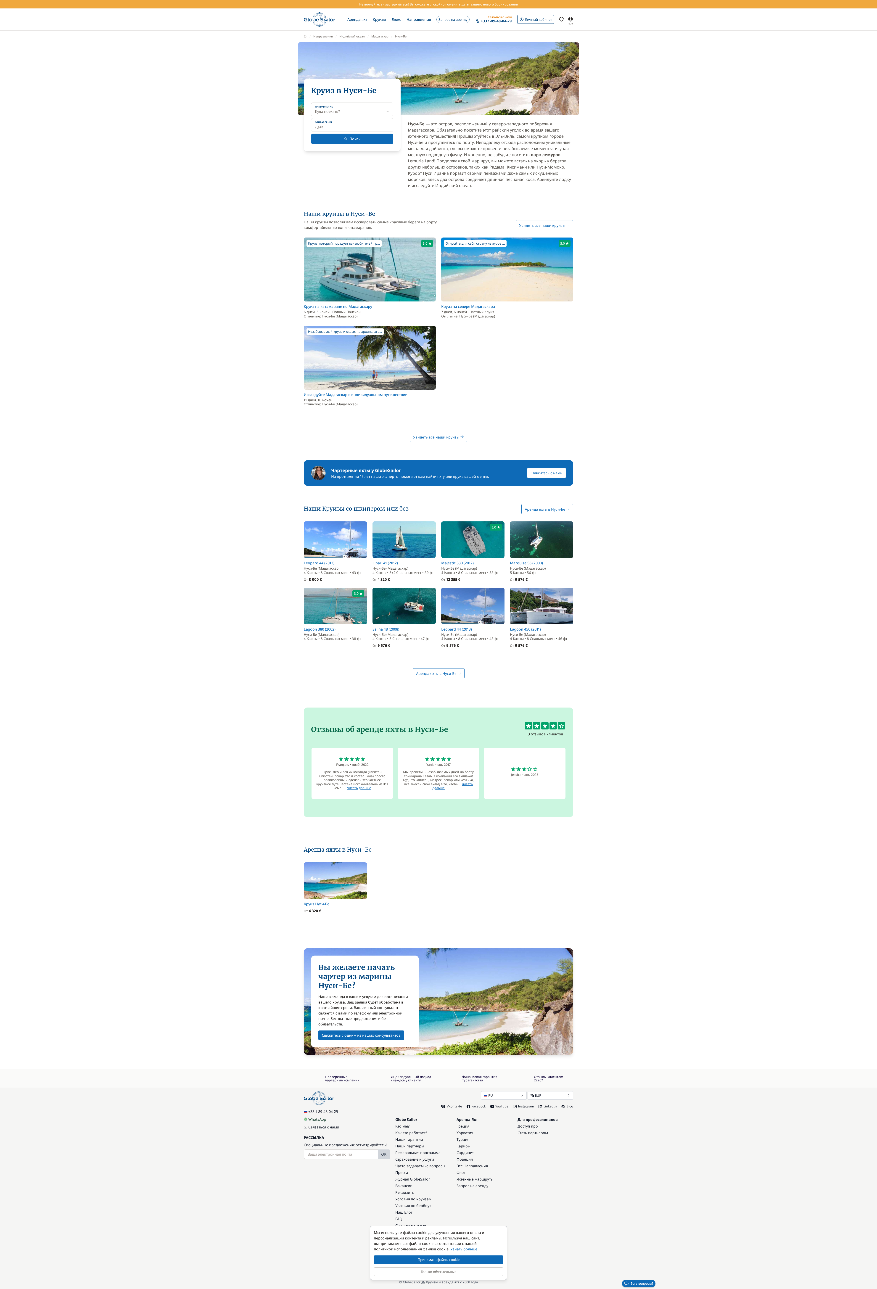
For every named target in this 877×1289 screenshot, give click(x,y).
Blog (569, 1106)
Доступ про (528, 1126)
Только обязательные (438, 1271)
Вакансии (403, 1185)
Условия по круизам (413, 1199)
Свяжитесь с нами (547, 472)
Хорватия (465, 1132)
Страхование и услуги (414, 1159)
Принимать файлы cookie (439, 1259)
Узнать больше (463, 1249)
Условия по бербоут (413, 1205)
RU (490, 1095)
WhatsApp (317, 1119)
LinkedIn (550, 1106)
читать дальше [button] (359, 788)
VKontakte (454, 1106)
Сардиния (465, 1152)
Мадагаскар (379, 36)
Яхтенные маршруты (475, 1179)
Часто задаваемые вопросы (420, 1165)
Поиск (355, 138)
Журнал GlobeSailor (412, 1179)
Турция (463, 1139)
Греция (463, 1126)
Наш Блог (403, 1212)
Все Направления (472, 1165)
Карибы (463, 1146)
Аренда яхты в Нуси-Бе (545, 509)
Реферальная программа (418, 1152)
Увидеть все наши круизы (542, 225)
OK (383, 1154)
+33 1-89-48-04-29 (323, 1111)
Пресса (401, 1172)
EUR (538, 1095)
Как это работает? (411, 1132)
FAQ (398, 1218)
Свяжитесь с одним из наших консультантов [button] (361, 1035)
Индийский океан (352, 36)
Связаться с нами (323, 1127)
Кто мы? (402, 1126)
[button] (357, 19)
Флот (461, 1172)
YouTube (501, 1106)
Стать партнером (533, 1132)
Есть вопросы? (642, 1283)
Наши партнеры (409, 1146)
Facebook (479, 1106)
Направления (323, 36)
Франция (465, 1159)
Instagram (526, 1106)
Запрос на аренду (472, 1185)
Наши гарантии (409, 1139)
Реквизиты (405, 1192)
